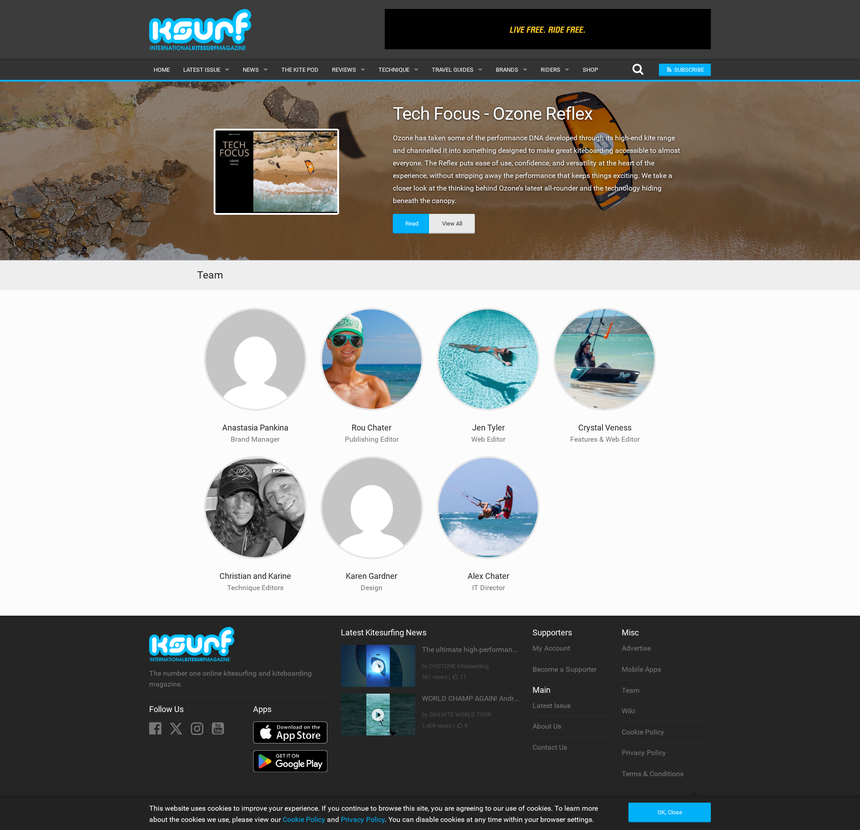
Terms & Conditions (653, 773)
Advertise (636, 648)
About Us (547, 726)
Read (411, 223)
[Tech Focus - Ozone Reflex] (277, 172)
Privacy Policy (644, 752)
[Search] (638, 70)
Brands (507, 69)
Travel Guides (452, 69)
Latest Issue (201, 69)
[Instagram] (198, 731)
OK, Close (670, 812)
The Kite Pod (299, 69)
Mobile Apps (641, 669)
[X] (177, 731)
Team (631, 690)
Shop (590, 69)
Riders (550, 69)
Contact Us (550, 747)
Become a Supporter (565, 669)
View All (452, 223)
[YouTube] (218, 731)
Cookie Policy (643, 732)
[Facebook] (156, 731)
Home (162, 69)
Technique (393, 69)
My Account (551, 648)
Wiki (628, 711)
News (251, 69)
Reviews (344, 69)
